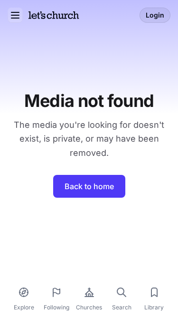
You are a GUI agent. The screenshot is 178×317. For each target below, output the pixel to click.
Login (155, 15)
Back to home (89, 186)
